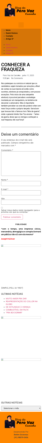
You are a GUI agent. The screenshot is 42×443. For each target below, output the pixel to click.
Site (3, 199)
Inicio (8, 30)
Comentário (7, 150)
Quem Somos (12, 33)
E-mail (4, 189)
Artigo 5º (10, 39)
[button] (21, 41)
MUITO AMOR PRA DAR (16, 298)
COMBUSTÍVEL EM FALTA (17, 310)
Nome (4, 180)
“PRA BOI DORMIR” (14, 312)
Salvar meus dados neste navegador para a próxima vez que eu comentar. (20, 211)
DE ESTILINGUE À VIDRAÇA (18, 307)
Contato (9, 36)
